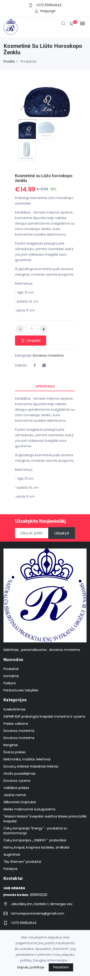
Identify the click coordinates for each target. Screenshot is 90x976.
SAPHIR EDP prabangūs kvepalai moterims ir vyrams (44, 716)
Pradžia (9, 61)
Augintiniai (11, 854)
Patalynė (10, 868)
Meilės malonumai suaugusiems (29, 809)
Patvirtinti (61, 967)
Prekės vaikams (15, 723)
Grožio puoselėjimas (19, 773)
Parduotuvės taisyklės (20, 690)
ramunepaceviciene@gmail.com (37, 913)
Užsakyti (61, 533)
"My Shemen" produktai (22, 861)
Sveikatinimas (14, 709)
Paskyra (9, 683)
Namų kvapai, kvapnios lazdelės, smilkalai (36, 847)
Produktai (10, 669)
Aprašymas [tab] (45, 386)
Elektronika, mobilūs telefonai (26, 759)
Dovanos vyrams (16, 780)
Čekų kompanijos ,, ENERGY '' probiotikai (34, 840)
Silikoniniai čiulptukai (19, 802)
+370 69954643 (48, 5)
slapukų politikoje (30, 967)
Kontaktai (11, 676)
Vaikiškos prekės (16, 787)
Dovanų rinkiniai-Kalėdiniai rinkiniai (30, 766)
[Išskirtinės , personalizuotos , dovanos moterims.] (10, 27)
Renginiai (10, 745)
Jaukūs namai (14, 795)
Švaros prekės (14, 752)
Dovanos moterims (48, 355)
